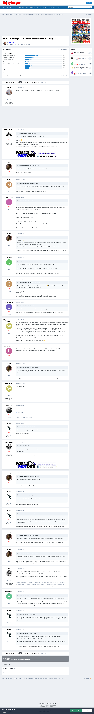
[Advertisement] (27, 26)
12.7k (9, 141)
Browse (39, 7)
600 (10, 603)
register (12, 75)
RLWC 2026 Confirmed (79, 52)
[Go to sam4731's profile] (72, 53)
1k (9, 333)
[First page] (4, 82)
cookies (11, 710)
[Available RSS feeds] (90, 679)
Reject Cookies (87, 710)
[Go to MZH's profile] (9, 184)
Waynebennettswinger (8, 320)
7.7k (10, 191)
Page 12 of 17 (44, 82)
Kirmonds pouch (34, 282)
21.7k (9, 580)
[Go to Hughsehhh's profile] (9, 596)
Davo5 (31, 200)
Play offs (76, 71)
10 (15, 82)
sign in (7, 75)
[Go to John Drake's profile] (4, 43)
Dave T (9, 87)
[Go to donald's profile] (72, 72)
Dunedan (9, 257)
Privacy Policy (41, 703)
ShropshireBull (33, 165)
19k (9, 174)
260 (10, 269)
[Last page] (38, 82)
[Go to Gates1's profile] (9, 284)
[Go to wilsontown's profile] (9, 388)
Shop (15, 7)
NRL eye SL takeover (78, 57)
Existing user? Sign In (79, 2)
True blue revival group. (79, 63)
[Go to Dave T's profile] (9, 92)
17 (32, 82)
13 (22, 82)
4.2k (10, 291)
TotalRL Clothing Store (23, 7)
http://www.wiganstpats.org (22, 414)
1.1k (9, 209)
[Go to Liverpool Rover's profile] (9, 351)
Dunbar (9, 568)
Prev (7, 82)
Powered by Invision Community (47, 706)
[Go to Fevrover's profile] (72, 63)
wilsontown (8, 383)
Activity (44, 7)
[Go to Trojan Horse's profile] (9, 202)
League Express (52, 7)
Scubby (32, 133)
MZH (8, 179)
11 (18, 82)
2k (9, 395)
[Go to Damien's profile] (72, 68)
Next (35, 82)
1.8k (9, 358)
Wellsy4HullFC (8, 130)
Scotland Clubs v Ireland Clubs (81, 67)
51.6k (9, 99)
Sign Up (89, 2)
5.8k (10, 314)
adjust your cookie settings (43, 710)
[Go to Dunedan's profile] (9, 262)
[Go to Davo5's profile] (9, 428)
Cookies (54, 703)
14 (25, 82)
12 (20, 82)
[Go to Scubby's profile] (9, 167)
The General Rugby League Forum (22, 44)
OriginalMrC (32, 183)
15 (27, 82)
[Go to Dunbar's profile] (9, 573)
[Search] (90, 7)
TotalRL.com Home (7, 7)
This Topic (85, 7)
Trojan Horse (9, 197)
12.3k (9, 435)
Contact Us (48, 703)
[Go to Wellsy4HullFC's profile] (9, 135)
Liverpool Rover (9, 346)
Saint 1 (31, 513)
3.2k (10, 417)
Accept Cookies (76, 710)
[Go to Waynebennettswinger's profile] (9, 326)
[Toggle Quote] (17, 133)
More (59, 7)
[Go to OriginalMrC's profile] (9, 307)
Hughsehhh (8, 591)
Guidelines (32, 7)
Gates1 (9, 279)
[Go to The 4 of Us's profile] (9, 410)
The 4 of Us (8, 405)
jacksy (31, 445)
